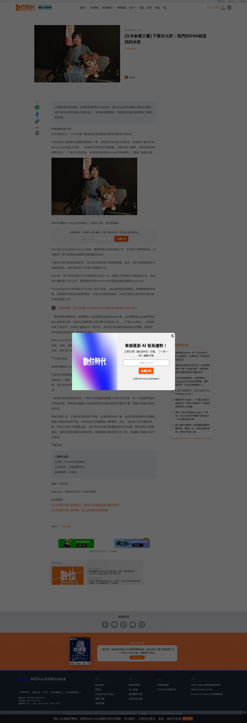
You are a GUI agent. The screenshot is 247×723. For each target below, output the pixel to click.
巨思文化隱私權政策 (151, 378)
